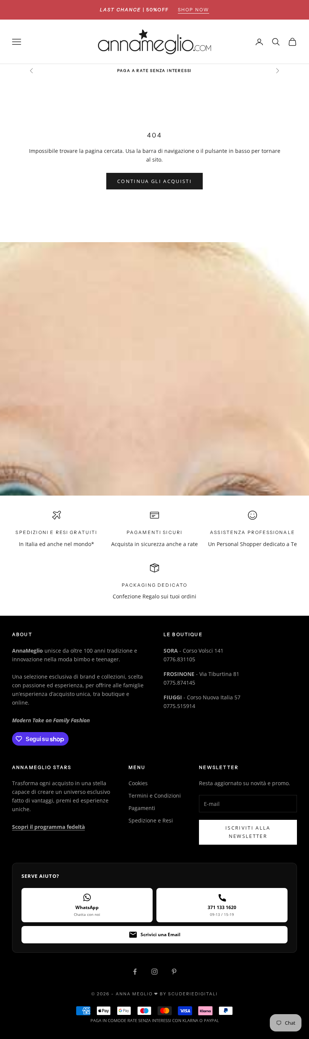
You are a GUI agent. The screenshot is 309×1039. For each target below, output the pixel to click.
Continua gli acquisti (154, 181)
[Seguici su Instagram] (154, 971)
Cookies (138, 783)
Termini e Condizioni (154, 795)
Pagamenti (141, 808)
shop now (193, 9)
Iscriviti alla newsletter (248, 831)
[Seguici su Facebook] (135, 971)
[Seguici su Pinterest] (174, 971)
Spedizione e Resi (150, 820)
